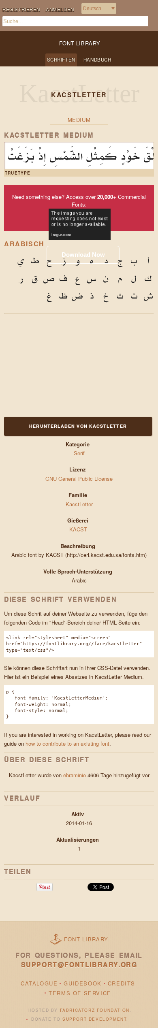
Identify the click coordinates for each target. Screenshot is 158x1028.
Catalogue (39, 983)
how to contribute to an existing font (67, 743)
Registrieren (21, 9)
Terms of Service (80, 993)
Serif (79, 453)
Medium (79, 120)
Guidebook (82, 983)
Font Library (86, 939)
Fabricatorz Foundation (95, 1010)
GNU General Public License (79, 478)
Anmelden (60, 9)
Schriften (61, 59)
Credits (121, 983)
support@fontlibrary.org (79, 964)
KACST (79, 529)
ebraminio (74, 775)
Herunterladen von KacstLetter (77, 426)
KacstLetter (79, 504)
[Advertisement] (54, 364)
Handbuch (97, 59)
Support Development (94, 1019)
